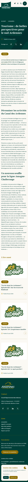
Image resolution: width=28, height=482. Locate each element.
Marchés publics (6, 426)
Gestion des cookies (7, 458)
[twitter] (16, 44)
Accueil (3, 21)
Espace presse (5, 430)
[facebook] (11, 44)
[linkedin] (21, 44)
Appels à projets (6, 424)
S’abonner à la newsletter (10, 452)
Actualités (11, 21)
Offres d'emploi (6, 428)
